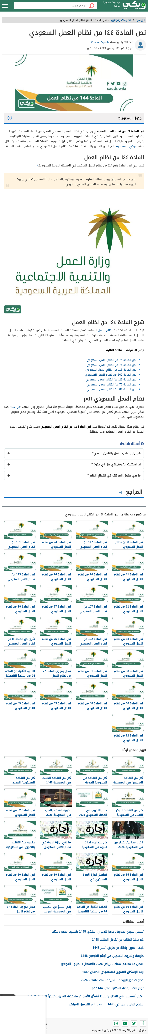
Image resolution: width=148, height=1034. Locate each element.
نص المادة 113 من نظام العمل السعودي (110, 369)
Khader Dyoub (100, 42)
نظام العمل (105, 330)
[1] (37, 165)
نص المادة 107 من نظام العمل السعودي (110, 374)
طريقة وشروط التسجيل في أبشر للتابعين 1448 (112, 956)
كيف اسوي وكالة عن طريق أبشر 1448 (118, 948)
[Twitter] (134, 1023)
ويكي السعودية (126, 146)
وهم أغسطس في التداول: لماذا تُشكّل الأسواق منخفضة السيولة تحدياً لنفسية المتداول (84, 996)
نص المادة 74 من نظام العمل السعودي (111, 360)
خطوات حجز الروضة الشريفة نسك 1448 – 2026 (112, 980)
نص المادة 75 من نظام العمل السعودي (111, 384)
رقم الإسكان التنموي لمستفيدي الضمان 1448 (113, 972)
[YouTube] (125, 1023)
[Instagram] (116, 1023)
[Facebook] (143, 1023)
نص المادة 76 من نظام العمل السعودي (111, 365)
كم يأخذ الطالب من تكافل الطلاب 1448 (118, 940)
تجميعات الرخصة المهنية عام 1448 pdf (118, 988)
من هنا (15, 407)
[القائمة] (5, 6)
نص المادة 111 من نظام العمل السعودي (111, 379)
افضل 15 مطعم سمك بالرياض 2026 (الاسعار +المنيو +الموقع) (102, 964)
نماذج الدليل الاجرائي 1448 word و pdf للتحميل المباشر (106, 1004)
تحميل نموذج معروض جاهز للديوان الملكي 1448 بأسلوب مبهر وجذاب (98, 932)
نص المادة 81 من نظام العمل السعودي (111, 389)
